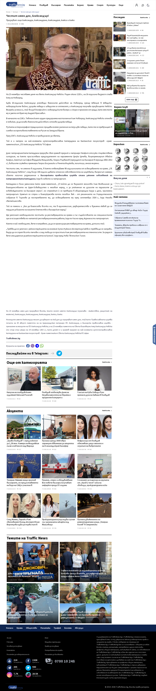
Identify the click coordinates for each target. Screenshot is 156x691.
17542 (20, 528)
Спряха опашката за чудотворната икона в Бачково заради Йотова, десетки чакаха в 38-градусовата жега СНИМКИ (84, 573)
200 (142, 68)
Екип (46, 638)
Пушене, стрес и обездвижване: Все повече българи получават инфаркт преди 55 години (57, 483)
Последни (119, 17)
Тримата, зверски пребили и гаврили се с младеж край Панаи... (131, 226)
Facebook (28, 346)
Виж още (131, 99)
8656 (74, 580)
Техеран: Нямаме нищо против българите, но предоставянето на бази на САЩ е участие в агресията (22, 483)
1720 (19, 489)
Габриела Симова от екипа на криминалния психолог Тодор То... (128, 219)
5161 (55, 449)
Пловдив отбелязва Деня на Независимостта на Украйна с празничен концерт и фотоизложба (56, 395)
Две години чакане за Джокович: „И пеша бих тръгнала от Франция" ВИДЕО (30, 575)
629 (19, 399)
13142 (74, 621)
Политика (69, 5)
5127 (19, 449)
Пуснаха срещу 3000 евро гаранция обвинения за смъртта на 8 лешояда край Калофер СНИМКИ (58, 444)
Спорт (100, 5)
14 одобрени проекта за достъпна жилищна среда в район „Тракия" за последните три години (137, 52)
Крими (90, 5)
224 (142, 43)
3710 (90, 489)
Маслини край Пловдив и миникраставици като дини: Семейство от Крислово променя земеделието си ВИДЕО (84, 615)
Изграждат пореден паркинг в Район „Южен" (138, 24)
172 (142, 55)
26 (142, 80)
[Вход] (136, 6)
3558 (55, 489)
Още (121, 5)
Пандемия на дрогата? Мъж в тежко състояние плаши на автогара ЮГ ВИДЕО (138, 75)
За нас (9, 638)
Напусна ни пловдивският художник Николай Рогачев (19, 393)
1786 (55, 528)
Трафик (57, 628)
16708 (128, 135)
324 (90, 399)
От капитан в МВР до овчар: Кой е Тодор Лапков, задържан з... (131, 212)
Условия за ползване (14, 646)
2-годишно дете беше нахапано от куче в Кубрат (137, 61)
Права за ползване (52, 646)
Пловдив (43, 5)
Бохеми (68, 628)
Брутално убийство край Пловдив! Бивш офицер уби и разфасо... (131, 234)
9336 (21, 621)
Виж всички (106, 362)
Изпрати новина (154, 334)
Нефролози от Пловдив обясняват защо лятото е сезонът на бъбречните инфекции (90, 444)
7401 (90, 449)
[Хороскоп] (131, 171)
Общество (31, 628)
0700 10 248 (65, 661)
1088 (55, 401)
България (56, 5)
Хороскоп (118, 144)
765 (142, 93)
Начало (32, 5)
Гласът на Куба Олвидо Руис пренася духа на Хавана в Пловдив (93, 393)
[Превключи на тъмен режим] (148, 5)
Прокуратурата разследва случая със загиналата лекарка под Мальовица (58, 522)
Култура (111, 5)
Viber (32, 346)
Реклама (10, 642)
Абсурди (79, 628)
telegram (37, 346)
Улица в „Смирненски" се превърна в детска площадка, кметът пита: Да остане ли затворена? (30, 615)
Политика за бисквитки (54, 654)
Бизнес (80, 5)
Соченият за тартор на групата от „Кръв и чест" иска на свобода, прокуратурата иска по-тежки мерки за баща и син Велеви (93, 483)
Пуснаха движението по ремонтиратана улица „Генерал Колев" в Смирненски (92, 522)
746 (90, 528)
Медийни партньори (52, 642)
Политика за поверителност (18, 654)
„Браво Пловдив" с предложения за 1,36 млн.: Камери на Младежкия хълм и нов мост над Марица (23, 444)
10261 (21, 580)
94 (142, 30)
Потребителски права (54, 650)
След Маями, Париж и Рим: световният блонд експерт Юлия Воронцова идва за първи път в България (23, 522)
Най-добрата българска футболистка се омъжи (136, 86)
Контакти (11, 650)
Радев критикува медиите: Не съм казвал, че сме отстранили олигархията (137, 38)
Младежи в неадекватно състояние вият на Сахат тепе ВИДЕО (131, 204)
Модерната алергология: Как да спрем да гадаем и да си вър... (131, 132)
